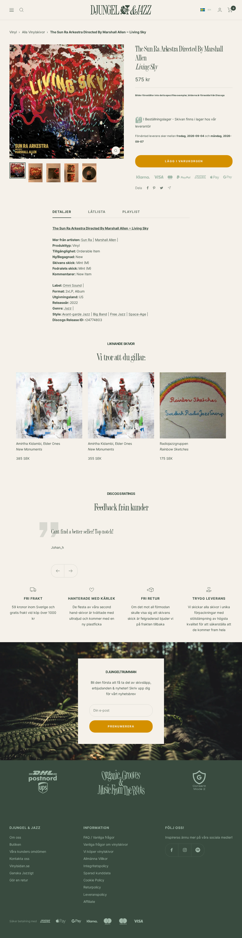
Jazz (68, 308)
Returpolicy (92, 887)
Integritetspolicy (95, 866)
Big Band (100, 314)
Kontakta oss (19, 859)
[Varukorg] (230, 10)
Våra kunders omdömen (27, 851)
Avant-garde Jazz (76, 314)
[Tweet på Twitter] (162, 188)
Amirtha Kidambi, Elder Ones (38, 446)
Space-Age (137, 314)
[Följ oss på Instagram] (184, 850)
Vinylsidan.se (19, 866)
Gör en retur (18, 880)
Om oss (15, 837)
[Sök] (21, 10)
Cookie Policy (93, 880)
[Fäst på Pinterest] (154, 188)
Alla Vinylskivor (33, 32)
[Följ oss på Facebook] (171, 850)
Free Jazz (117, 314)
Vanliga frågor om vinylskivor (105, 844)
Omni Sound (72, 285)
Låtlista (96, 212)
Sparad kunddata (97, 873)
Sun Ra (87, 240)
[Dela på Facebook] (148, 188)
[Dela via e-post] (169, 187)
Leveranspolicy (95, 894)
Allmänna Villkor (95, 859)
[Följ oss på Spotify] (197, 850)
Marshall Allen (105, 240)
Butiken (15, 844)
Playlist (131, 212)
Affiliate (89, 902)
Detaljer (61, 212)
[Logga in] (220, 10)
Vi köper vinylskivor (98, 851)
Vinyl (13, 32)
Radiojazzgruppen (174, 446)
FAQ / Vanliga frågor (98, 837)
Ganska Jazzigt (21, 873)
